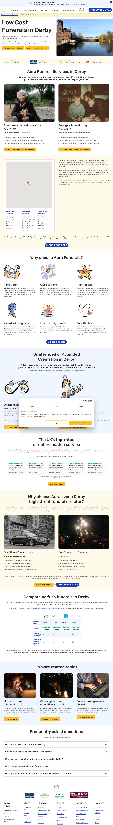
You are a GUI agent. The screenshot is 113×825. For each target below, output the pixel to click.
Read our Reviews (56, 484)
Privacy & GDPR (61, 810)
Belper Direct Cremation (10, 212)
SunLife (12, 576)
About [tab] (81, 406)
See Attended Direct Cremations (73, 427)
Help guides (41, 823)
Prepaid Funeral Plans (81, 807)
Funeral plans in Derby (13, 48)
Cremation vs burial (50, 719)
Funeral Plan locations (44, 810)
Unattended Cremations (82, 823)
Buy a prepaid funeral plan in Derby (20, 149)
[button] (30, 183)
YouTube (97, 823)
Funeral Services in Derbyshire (9, 15)
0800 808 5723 (101, 10)
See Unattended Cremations (16, 427)
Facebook (97, 807)
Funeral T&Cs (60, 820)
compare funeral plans (33, 608)
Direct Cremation (80, 819)
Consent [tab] (31, 406)
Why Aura (44, 10)
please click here (64, 737)
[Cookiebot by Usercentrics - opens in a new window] (84, 401)
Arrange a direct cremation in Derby (75, 149)
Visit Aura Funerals (43, 584)
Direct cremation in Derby (37, 48)
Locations (55, 10)
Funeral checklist (86, 717)
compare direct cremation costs (52, 608)
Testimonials (27, 822)
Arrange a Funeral (30, 10)
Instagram (97, 816)
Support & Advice (68, 10)
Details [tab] (57, 406)
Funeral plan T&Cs (62, 817)
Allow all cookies (80, 423)
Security (59, 807)
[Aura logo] (4, 10)
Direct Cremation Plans (82, 810)
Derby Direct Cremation (42, 212)
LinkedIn (97, 819)
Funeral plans (15, 10)
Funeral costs (11, 719)
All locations (41, 807)
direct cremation (71, 164)
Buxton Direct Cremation (26, 212)
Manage (55, 423)
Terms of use (60, 814)
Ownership (60, 824)
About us (40, 819)
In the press (27, 818)
